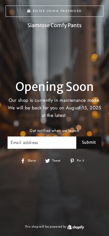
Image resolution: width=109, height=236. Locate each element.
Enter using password (57, 11)
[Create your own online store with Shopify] (75, 226)
